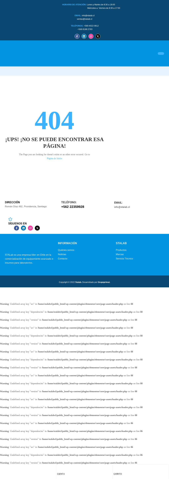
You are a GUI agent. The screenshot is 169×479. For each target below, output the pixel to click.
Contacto (62, 258)
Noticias (62, 254)
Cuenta (61, 474)
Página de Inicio (54, 158)
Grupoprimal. (104, 282)
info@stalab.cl (88, 15)
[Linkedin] (84, 36)
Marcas (120, 254)
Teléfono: (69, 202)
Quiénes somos (66, 250)
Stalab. (78, 282)
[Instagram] (90, 36)
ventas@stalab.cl (84, 19)
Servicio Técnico (124, 258)
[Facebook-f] (77, 36)
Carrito (118, 474)
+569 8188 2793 (85, 29)
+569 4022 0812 (91, 26)
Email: (118, 202)
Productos (121, 250)
